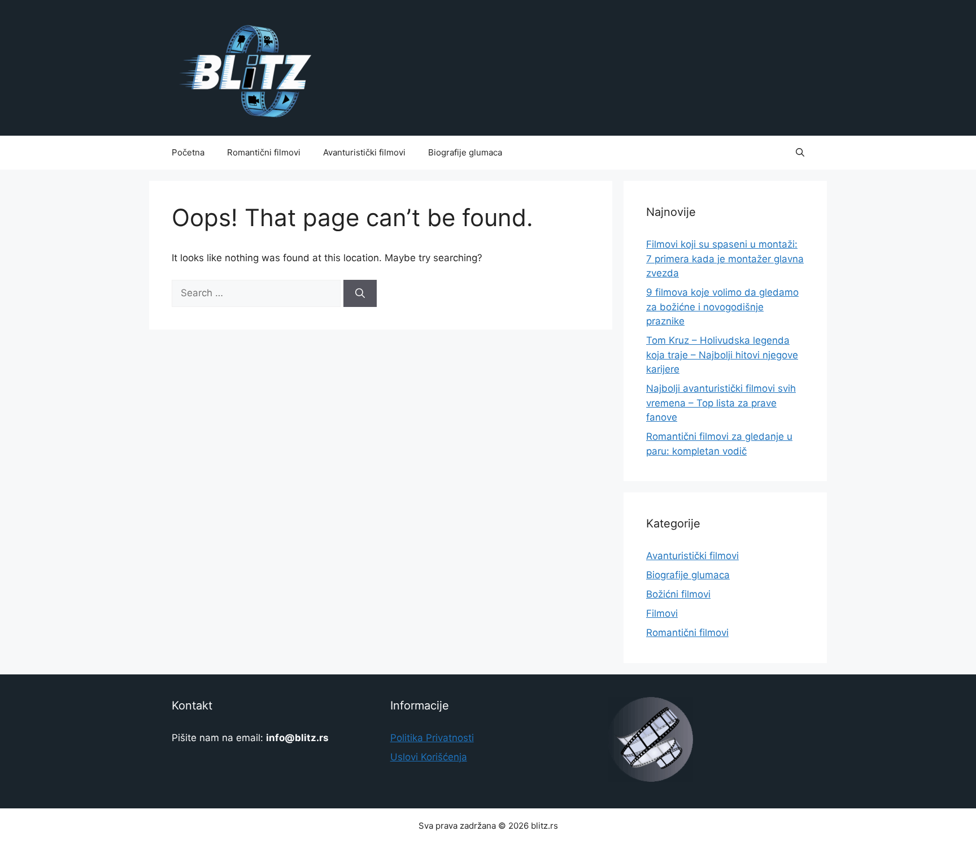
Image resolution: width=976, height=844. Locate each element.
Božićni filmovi (678, 594)
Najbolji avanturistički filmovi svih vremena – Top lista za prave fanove (721, 403)
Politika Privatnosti (432, 737)
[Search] (360, 293)
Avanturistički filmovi (364, 152)
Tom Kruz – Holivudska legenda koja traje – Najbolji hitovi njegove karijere (722, 355)
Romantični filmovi (263, 152)
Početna (188, 152)
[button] (800, 153)
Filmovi (662, 613)
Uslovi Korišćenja (428, 757)
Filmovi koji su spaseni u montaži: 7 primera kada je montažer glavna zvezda (725, 259)
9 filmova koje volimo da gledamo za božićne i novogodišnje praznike (722, 307)
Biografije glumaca (465, 152)
